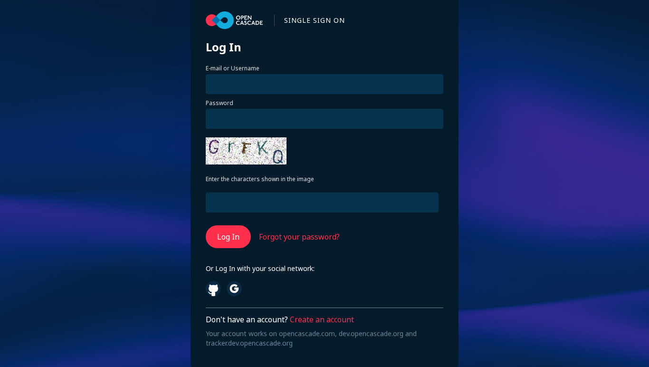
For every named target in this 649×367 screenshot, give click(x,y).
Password (219, 103)
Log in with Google (234, 288)
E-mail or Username (232, 68)
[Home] (234, 20)
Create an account (322, 319)
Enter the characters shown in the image (260, 179)
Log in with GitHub (213, 288)
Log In (228, 237)
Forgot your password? (299, 237)
